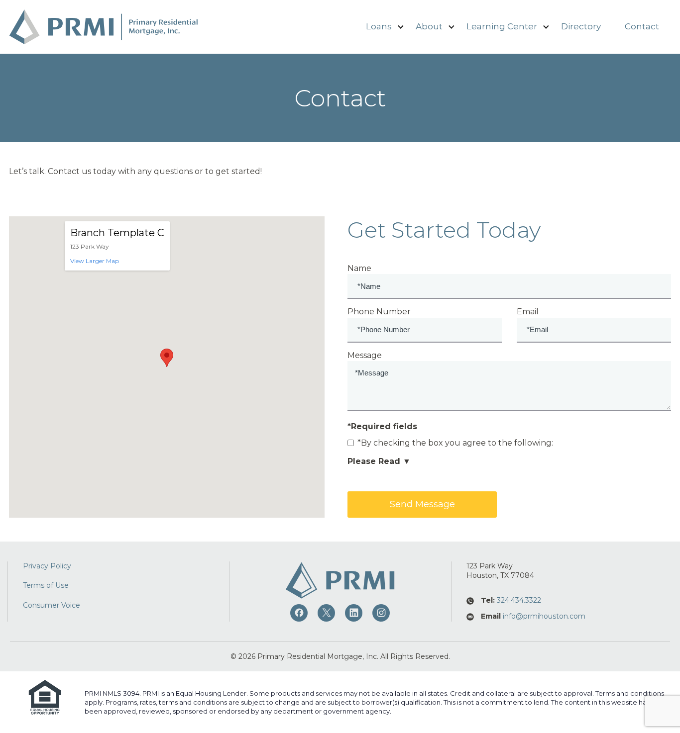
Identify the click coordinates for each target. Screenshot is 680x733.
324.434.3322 (519, 600)
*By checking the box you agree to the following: (455, 443)
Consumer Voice (51, 605)
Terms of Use (46, 585)
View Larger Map (94, 261)
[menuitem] (379, 27)
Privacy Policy (47, 565)
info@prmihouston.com (544, 616)
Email (528, 311)
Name (359, 268)
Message (364, 355)
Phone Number (379, 311)
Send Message (422, 504)
